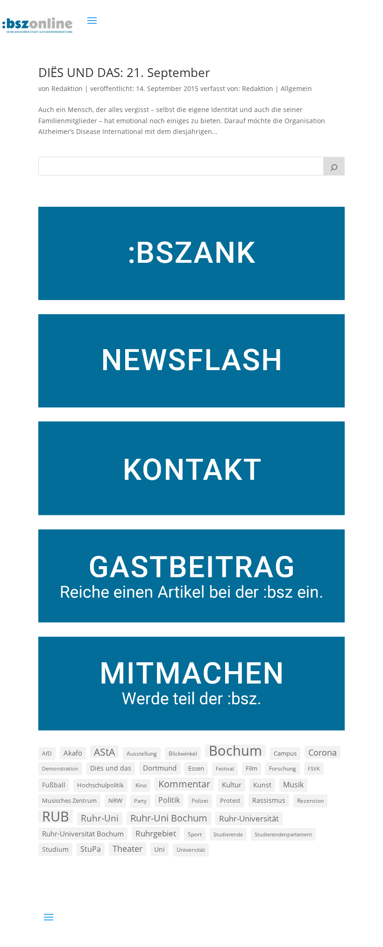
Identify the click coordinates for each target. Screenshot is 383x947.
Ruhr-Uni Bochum (168, 818)
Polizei (200, 800)
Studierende (228, 834)
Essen (196, 768)
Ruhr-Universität (249, 818)
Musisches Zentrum (69, 800)
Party (140, 801)
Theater (127, 848)
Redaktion (67, 88)
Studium (55, 849)
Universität (191, 849)
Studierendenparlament (283, 834)
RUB (55, 816)
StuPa (90, 849)
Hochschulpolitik (100, 785)
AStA (104, 751)
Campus (285, 753)
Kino (141, 785)
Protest (230, 801)
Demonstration (60, 768)
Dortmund (160, 767)
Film (251, 768)
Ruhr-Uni (100, 818)
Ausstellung (142, 753)
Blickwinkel (183, 753)
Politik (169, 800)
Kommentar (184, 784)
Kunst (262, 784)
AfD (47, 754)
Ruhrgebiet (155, 833)
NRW (115, 800)
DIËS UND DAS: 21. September (124, 72)
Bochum (235, 751)
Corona (322, 752)
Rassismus (268, 800)
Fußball (53, 784)
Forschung (282, 768)
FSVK (314, 768)
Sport (195, 834)
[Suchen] (334, 166)
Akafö (73, 753)
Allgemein (296, 88)
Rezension (310, 800)
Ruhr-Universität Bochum (83, 833)
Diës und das (110, 768)
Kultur (231, 784)
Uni (159, 849)
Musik (293, 784)
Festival (225, 768)
